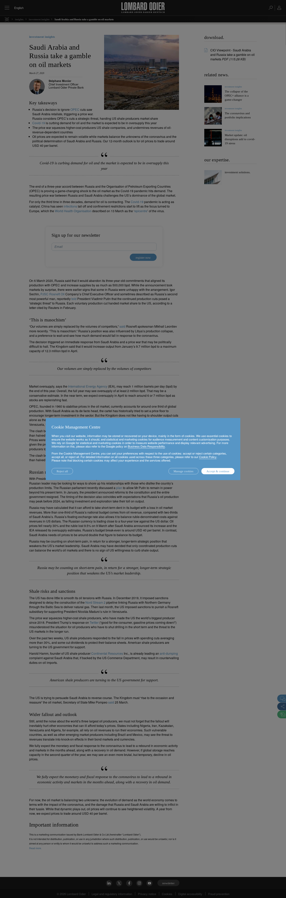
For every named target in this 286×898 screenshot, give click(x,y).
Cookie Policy (208, 457)
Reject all (62, 471)
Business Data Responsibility (146, 446)
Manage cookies (183, 471)
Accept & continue (217, 471)
